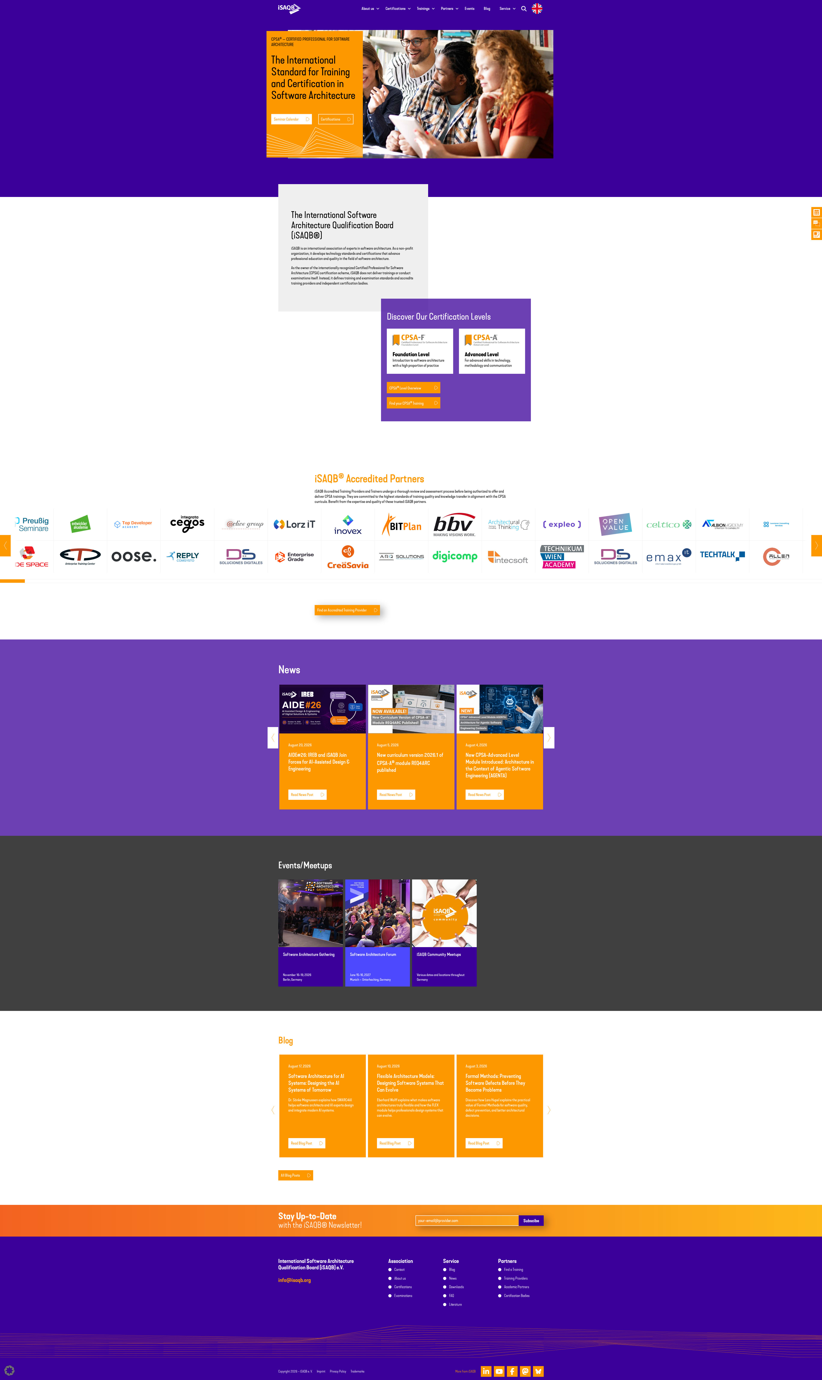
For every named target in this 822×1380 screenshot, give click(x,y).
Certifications (395, 8)
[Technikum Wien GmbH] (562, 557)
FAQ (451, 1295)
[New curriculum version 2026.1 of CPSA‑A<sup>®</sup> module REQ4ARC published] (411, 709)
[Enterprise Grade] (294, 557)
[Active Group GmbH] (241, 524)
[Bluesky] (538, 1371)
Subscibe (531, 1221)
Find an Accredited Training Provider (342, 610)
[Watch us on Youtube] (499, 1371)
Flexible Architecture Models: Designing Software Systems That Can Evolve (410, 1083)
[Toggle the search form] (523, 8)
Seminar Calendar (286, 119)
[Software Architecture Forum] (377, 917)
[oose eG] (134, 557)
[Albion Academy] (722, 524)
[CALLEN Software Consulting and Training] (776, 557)
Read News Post (302, 794)
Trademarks (357, 1371)
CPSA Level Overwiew (405, 387)
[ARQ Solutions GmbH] (401, 557)
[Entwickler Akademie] (80, 524)
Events (469, 8)
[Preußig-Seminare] (27, 524)
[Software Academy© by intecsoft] (508, 557)
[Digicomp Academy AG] (455, 557)
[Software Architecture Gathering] (310, 917)
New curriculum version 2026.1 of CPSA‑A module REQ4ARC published (410, 762)
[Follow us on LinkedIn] (486, 1371)
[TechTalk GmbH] (722, 557)
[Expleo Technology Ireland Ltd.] (562, 524)
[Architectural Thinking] (508, 524)
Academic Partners (516, 1287)
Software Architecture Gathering (309, 954)
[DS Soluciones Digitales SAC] (241, 557)
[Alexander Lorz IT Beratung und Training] (294, 524)
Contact (399, 1269)
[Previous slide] (816, 545)
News (453, 1278)
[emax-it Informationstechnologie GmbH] (669, 557)
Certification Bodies (517, 1295)
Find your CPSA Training (406, 403)
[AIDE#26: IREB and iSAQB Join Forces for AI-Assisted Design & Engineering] (322, 709)
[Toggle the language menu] (537, 8)
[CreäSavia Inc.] (348, 557)
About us (368, 8)
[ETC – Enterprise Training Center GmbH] (80, 557)
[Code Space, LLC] (27, 557)
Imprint (321, 1371)
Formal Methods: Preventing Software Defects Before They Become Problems (495, 1083)
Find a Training (513, 1269)
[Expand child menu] (378, 8)
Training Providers (516, 1278)
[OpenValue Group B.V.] (615, 524)
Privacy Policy (338, 1371)
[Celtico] (669, 524)
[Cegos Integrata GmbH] (187, 524)
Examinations (403, 1295)
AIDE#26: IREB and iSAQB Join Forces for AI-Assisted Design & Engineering (319, 762)
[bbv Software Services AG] (455, 524)
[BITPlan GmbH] (401, 524)
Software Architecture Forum (373, 954)
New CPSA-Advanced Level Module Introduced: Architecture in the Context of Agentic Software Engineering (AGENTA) (500, 765)
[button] (9, 1370)
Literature (455, 1304)
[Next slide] (5, 545)
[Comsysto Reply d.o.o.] (187, 557)
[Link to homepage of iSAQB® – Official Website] (289, 8)
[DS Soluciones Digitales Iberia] (615, 557)
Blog (487, 8)
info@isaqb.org (294, 1280)
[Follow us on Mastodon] (525, 1371)
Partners (447, 8)
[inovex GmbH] (348, 524)
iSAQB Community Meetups (439, 954)
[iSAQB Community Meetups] (444, 917)
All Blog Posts (290, 1175)
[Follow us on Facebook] (512, 1371)
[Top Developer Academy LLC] (134, 524)
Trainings (423, 8)
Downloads (456, 1287)
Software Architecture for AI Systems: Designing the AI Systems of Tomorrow (316, 1083)
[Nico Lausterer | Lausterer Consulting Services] (776, 524)
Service (505, 8)
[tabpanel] (27, 540)
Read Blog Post (301, 1143)
